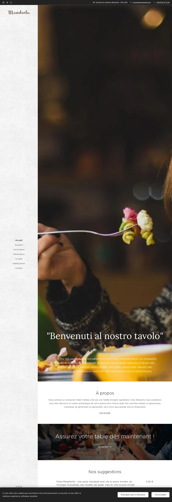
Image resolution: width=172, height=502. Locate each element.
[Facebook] (3, 2)
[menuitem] (19, 240)
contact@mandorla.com (142, 2)
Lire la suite (104, 413)
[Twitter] (7, 2)
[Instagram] (11, 2)
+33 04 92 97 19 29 (162, 2)
